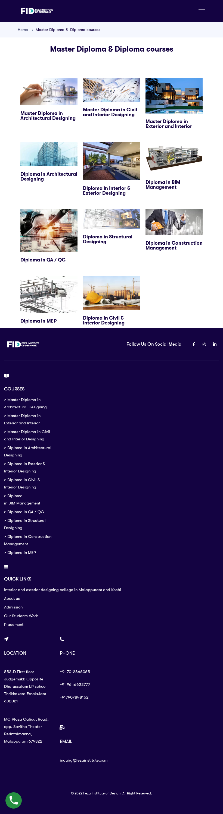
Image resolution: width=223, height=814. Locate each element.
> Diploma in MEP (20, 552)
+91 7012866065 (75, 671)
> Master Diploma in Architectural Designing (25, 403)
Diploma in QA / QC (43, 260)
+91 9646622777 (75, 684)
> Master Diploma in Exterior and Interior (22, 419)
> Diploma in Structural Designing (25, 524)
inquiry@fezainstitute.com (83, 760)
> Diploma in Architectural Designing (27, 451)
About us (12, 598)
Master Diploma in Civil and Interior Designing (110, 112)
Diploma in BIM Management (162, 184)
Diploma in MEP (38, 321)
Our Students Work (21, 615)
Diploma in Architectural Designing (48, 176)
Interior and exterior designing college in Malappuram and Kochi (62, 589)
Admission (13, 607)
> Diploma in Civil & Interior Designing (22, 483)
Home (23, 29)
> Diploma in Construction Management (27, 540)
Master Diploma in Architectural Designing (48, 116)
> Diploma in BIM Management (22, 499)
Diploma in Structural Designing (107, 239)
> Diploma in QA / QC (24, 511)
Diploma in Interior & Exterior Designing (106, 190)
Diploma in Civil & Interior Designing (104, 320)
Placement (13, 624)
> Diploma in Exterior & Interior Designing (24, 467)
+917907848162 (74, 697)
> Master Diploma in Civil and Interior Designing (27, 435)
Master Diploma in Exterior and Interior (168, 124)
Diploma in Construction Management (174, 245)
